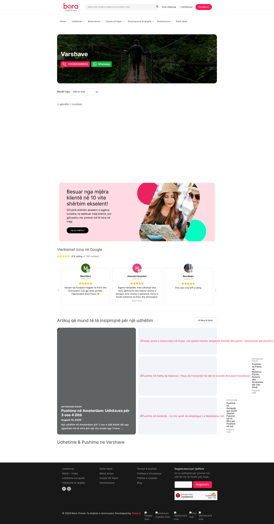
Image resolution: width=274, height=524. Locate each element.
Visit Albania (169, 7)
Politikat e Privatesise (149, 473)
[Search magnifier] (157, 6)
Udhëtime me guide (73, 478)
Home (63, 21)
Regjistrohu (202, 484)
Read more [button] (137, 301)
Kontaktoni (203, 7)
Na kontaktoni (77, 230)
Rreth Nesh (181, 21)
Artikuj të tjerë (205, 320)
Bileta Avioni (94, 21)
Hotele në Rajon (114, 21)
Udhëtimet (187, 7)
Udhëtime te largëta (73, 482)
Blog (139, 482)
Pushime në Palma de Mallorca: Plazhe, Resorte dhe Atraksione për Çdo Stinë (257, 376)
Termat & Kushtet (147, 468)
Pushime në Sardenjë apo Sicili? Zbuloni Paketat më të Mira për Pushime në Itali (231, 415)
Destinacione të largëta (139, 21)
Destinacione (163, 21)
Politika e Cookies (147, 478)
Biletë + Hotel (70, 473)
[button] (215, 291)
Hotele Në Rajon (109, 478)
